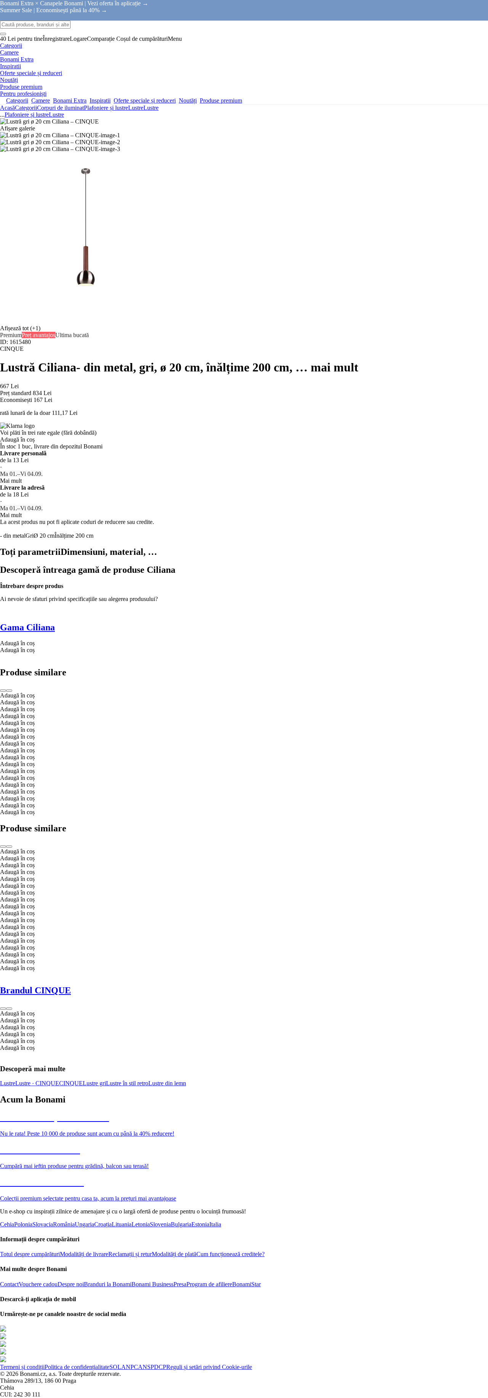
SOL (115, 1367)
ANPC (129, 1367)
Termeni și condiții (22, 1367)
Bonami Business (152, 1284)
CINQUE (71, 1083)
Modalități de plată (174, 1254)
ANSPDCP (152, 1367)
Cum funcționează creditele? (230, 1254)
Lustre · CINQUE (37, 1083)
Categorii (26, 107)
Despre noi (71, 1284)
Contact (9, 1284)
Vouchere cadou (38, 1284)
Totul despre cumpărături (30, 1254)
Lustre (151, 107)
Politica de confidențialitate (77, 1367)
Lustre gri (94, 1083)
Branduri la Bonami (108, 1284)
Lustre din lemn (167, 1083)
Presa (179, 1284)
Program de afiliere (209, 1284)
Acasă (7, 107)
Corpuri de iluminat (60, 107)
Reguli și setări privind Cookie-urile (209, 1367)
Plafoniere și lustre (106, 107)
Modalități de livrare (84, 1254)
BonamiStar (246, 1284)
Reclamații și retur (130, 1254)
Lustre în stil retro (127, 1083)
